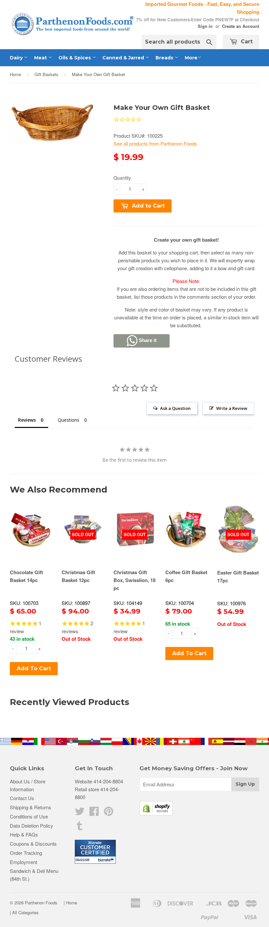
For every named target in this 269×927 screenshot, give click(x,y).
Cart (246, 41)
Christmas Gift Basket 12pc (78, 576)
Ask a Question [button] (175, 408)
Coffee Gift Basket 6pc (186, 576)
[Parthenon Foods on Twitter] (80, 813)
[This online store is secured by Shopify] (156, 813)
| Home (70, 902)
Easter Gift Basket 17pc (238, 576)
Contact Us (22, 798)
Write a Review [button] (231, 408)
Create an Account (240, 26)
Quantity (122, 177)
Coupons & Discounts (33, 843)
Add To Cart (34, 668)
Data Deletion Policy (31, 825)
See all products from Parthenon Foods (155, 143)
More (191, 58)
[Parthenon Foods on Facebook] (94, 813)
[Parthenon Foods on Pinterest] (109, 813)
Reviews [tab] (27, 420)
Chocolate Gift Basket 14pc (26, 576)
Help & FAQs (24, 834)
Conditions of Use (29, 816)
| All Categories (24, 912)
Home (15, 74)
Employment (23, 861)
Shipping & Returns (30, 807)
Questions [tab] (68, 420)
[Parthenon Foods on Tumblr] (80, 827)
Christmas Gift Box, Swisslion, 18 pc (134, 580)
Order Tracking (26, 852)
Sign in (205, 26)
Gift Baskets (46, 74)
